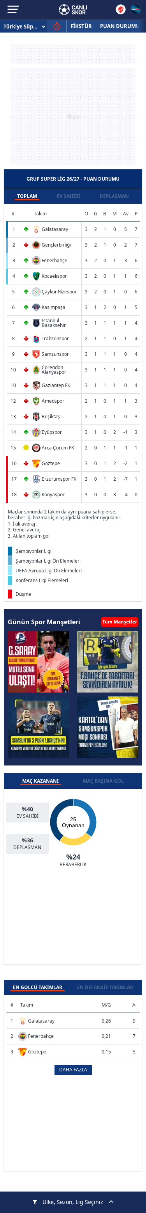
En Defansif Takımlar (105, 987)
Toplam (27, 196)
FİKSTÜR (81, 26)
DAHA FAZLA (73, 1069)
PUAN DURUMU (120, 26)
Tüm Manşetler (119, 621)
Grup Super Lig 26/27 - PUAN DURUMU (73, 179)
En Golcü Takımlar (37, 987)
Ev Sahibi (68, 196)
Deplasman (114, 196)
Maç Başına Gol (103, 781)
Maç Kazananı (40, 781)
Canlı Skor (73, 9)
